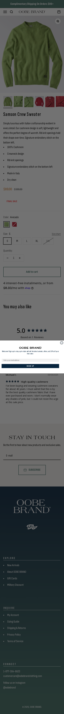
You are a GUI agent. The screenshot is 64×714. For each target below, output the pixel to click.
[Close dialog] (61, 342)
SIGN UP (30, 366)
